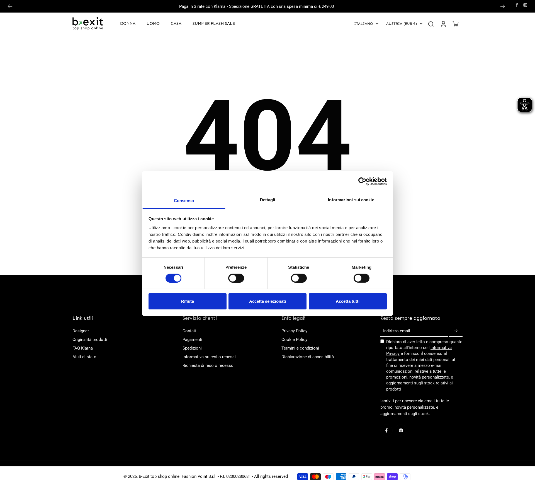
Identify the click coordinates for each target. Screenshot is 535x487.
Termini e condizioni (300, 348)
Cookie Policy (294, 339)
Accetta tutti (347, 301)
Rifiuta (187, 301)
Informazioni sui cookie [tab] (351, 199)
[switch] (236, 278)
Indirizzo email (396, 330)
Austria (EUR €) (401, 23)
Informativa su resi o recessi (209, 356)
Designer (80, 330)
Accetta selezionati (267, 301)
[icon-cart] (455, 23)
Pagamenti (192, 339)
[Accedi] (443, 23)
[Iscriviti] (456, 331)
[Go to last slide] (10, 6)
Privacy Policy (294, 330)
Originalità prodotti (89, 339)
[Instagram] (525, 5)
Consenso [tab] (184, 200)
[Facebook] (517, 5)
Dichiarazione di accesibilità (307, 356)
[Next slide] (502, 6)
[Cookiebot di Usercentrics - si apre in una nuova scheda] (362, 181)
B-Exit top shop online (159, 476)
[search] (431, 23)
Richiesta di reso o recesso (208, 365)
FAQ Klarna (82, 348)
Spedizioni (192, 348)
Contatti (190, 330)
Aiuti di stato (84, 356)
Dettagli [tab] (267, 199)
